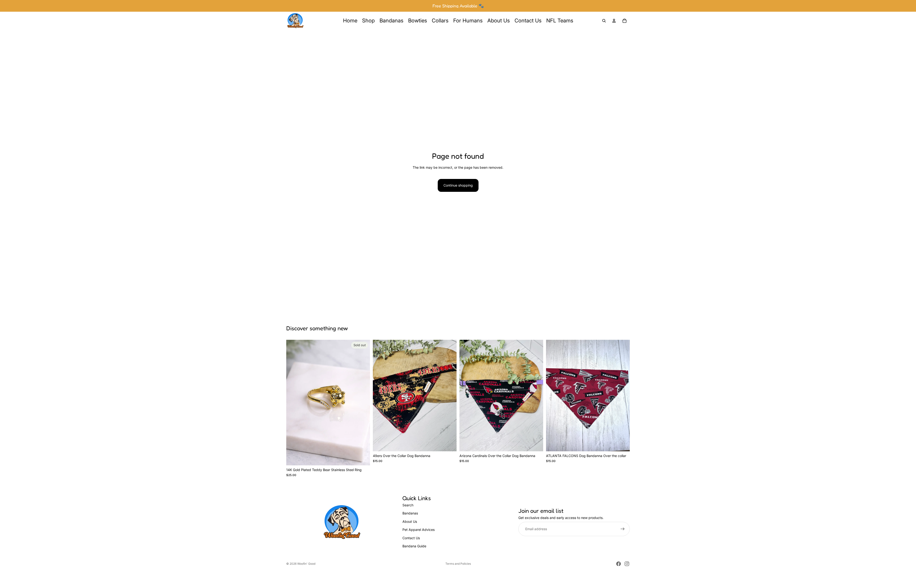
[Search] (604, 20)
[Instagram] (627, 564)
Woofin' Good (306, 563)
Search (407, 505)
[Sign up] (623, 529)
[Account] (614, 20)
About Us (409, 521)
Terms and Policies (458, 563)
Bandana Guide (414, 546)
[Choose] (449, 444)
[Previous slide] (293, 402)
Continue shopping (458, 185)
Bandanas (410, 513)
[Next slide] (363, 402)
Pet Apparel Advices (418, 530)
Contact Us (411, 538)
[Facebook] (618, 564)
